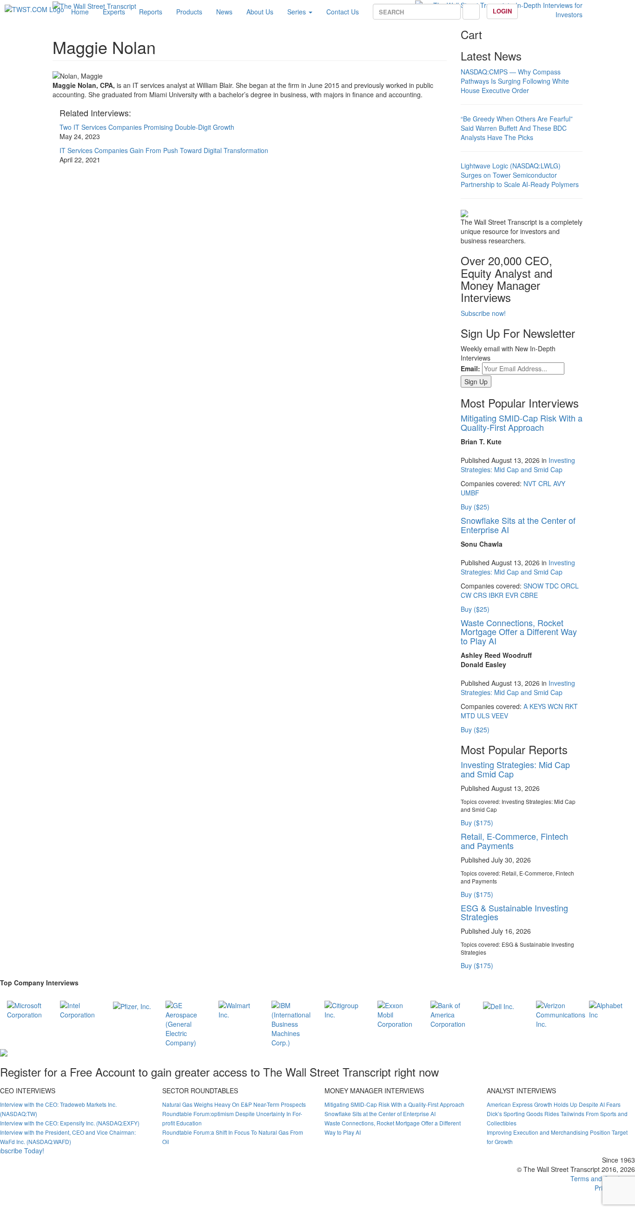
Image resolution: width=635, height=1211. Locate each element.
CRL (544, 483)
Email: (470, 368)
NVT (529, 483)
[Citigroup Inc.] (344, 1008)
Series (297, 11)
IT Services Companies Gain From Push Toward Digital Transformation (164, 150)
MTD (468, 715)
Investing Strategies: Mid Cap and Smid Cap (518, 464)
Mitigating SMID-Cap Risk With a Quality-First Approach (521, 422)
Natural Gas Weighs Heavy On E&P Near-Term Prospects (234, 1104)
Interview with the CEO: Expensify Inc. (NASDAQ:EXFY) (69, 1123)
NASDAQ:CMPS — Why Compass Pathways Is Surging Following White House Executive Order (515, 81)
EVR (511, 595)
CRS (480, 595)
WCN (555, 706)
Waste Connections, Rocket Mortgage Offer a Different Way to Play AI (519, 631)
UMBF (470, 492)
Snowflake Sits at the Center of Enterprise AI (518, 524)
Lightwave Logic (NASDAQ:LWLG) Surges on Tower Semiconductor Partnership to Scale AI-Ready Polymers (520, 175)
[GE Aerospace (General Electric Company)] (185, 1022)
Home (80, 11)
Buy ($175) (477, 822)
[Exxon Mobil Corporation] (397, 1013)
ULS (483, 715)
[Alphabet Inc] (608, 1008)
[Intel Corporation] (79, 1008)
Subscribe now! (483, 313)
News (224, 11)
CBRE (529, 595)
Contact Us (342, 11)
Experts (114, 11)
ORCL (570, 585)
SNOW (533, 585)
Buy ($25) (475, 506)
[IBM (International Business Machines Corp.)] (291, 1022)
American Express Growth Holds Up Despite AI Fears (554, 1104)
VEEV (499, 715)
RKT (571, 706)
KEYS (537, 706)
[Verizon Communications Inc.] (560, 1013)
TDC (552, 585)
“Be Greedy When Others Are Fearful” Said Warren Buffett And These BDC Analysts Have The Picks (517, 128)
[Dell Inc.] (498, 1005)
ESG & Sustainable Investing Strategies (514, 912)
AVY (559, 483)
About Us (259, 11)
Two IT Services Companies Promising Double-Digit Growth (147, 127)
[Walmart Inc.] (238, 1008)
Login (502, 11)
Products (189, 11)
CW (466, 595)
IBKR (496, 595)
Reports (150, 11)
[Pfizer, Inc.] (132, 1005)
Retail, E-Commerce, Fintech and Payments (514, 840)
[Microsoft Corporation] (26, 1008)
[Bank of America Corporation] (450, 1013)
